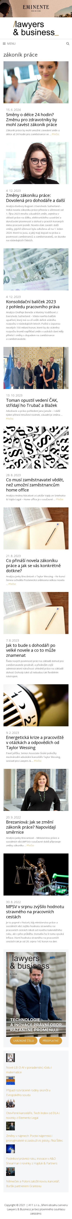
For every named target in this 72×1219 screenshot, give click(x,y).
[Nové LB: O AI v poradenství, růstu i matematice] (10, 1060)
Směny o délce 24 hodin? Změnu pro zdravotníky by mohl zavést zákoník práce (31, 120)
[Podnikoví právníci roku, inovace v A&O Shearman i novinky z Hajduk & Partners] (10, 1151)
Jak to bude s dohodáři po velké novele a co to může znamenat (31, 650)
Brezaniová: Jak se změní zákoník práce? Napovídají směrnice (31, 827)
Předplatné (51, 1040)
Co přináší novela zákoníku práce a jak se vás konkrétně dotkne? (33, 565)
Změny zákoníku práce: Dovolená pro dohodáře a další (35, 197)
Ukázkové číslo (23, 1040)
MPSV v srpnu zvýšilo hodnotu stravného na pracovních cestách (35, 912)
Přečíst (55, 134)
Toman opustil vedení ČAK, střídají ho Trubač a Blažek (32, 402)
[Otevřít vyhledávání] (68, 43)
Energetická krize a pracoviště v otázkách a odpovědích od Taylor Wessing (35, 742)
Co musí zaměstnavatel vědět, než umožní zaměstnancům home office (35, 485)
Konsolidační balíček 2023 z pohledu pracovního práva (33, 304)
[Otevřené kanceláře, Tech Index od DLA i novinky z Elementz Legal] (10, 1105)
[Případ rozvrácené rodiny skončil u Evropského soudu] (10, 1082)
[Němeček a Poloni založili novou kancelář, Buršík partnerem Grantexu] (10, 1173)
